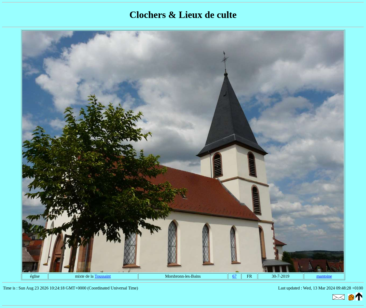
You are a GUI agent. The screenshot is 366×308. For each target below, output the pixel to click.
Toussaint (103, 276)
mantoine (324, 276)
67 (234, 276)
